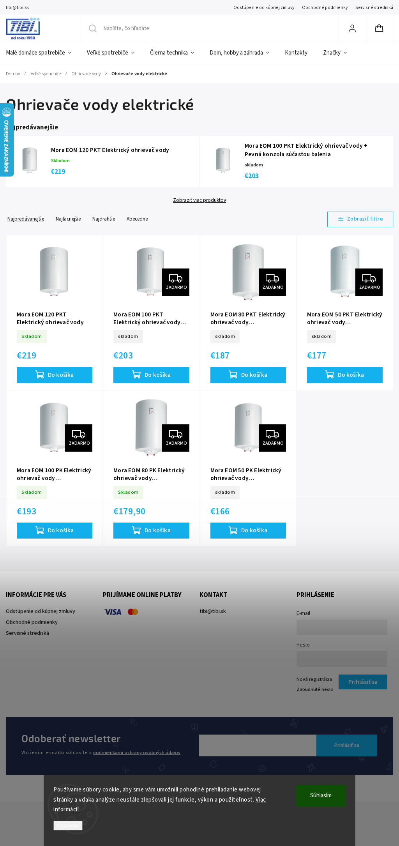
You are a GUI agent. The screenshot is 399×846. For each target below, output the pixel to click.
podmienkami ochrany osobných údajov (136, 752)
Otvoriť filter (360, 219)
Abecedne (137, 219)
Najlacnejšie (68, 219)
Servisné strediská (374, 7)
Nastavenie (67, 825)
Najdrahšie (103, 219)
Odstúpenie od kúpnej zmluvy (263, 7)
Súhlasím (321, 795)
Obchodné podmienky (325, 7)
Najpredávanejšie (25, 219)
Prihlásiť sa (346, 745)
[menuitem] (42, 53)
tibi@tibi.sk (213, 611)
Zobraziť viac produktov (199, 200)
